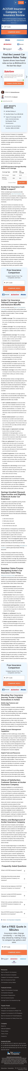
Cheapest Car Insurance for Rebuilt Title (11, 1010)
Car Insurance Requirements (8, 995)
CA (9, 1043)
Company (4, 1023)
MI (11, 1045)
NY (25, 1045)
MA (9, 1045)
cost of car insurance (16, 194)
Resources (4, 970)
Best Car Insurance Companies (8, 975)
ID (21, 1043)
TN (18, 1047)
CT (12, 1043)
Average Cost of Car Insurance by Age (10, 1000)
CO (10, 1043)
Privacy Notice (4, 1031)
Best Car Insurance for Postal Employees (11, 1015)
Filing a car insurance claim (8, 575)
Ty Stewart (15, 97)
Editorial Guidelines (5, 1028)
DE (14, 1043)
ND (4, 1047)
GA (19, 1043)
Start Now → (22, 182)
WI (6, 1049)
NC (2, 1047)
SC (14, 1047)
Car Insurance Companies (14, 920)
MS (15, 1045)
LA (3, 1045)
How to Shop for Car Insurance (9, 972)
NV (20, 1045)
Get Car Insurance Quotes (7, 998)
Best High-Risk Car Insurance (8, 1008)
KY (1, 1045)
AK (3, 1043)
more (15, 77)
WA (6, 1047)
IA (25, 1043)
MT (19, 1045)
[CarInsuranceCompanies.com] (14, 1053)
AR (5, 1043)
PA (11, 1047)
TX (20, 1047)
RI (13, 1047)
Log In (21, 2)
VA (25, 1047)
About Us (3, 1026)
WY (8, 1049)
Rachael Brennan (15, 92)
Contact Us (4, 1036)
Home (4, 920)
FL (18, 1043)
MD (7, 1045)
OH (8, 1047)
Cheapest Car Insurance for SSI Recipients (11, 1013)
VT (23, 1047)
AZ (7, 1043)
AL (2, 1043)
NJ (24, 1045)
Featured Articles (6, 987)
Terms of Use (18, 35)
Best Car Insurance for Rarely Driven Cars (11, 1018)
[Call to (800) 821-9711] (15, 2)
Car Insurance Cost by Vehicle (8, 982)
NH (22, 1045)
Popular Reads (5, 1005)
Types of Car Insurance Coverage (9, 990)
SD (16, 1047)
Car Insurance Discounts (7, 992)
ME (5, 1045)
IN (23, 1043)
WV (4, 1049)
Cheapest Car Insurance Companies (10, 977)
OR (10, 1047)
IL (22, 1043)
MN (13, 1045)
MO (17, 1045)
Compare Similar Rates (14, 83)
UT (22, 1047)
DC (16, 1043)
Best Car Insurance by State (8, 980)
